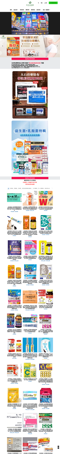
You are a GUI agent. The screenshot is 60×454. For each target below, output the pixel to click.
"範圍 (42, 63)
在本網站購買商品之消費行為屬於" (20, 63)
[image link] (30, 3)
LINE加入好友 (53, 2)
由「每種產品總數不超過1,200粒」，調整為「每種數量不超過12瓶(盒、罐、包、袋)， (26, 66)
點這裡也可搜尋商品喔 (30, 58)
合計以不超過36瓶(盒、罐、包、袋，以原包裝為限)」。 (21, 67)
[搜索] (38, 2)
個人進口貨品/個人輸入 (35, 63)
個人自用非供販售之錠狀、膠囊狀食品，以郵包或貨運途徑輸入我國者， (24, 64)
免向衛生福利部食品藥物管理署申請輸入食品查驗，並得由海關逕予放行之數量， (25, 65)
